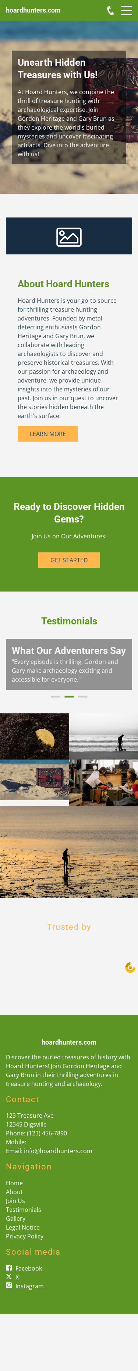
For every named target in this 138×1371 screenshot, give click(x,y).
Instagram (29, 1295)
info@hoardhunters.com (58, 1160)
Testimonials (23, 1218)
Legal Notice (23, 1236)
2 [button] (69, 705)
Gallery (15, 1227)
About (14, 1201)
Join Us (15, 1210)
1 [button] (55, 705)
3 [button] (82, 705)
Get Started (69, 560)
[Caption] (34, 745)
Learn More (48, 434)
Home (14, 1192)
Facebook (28, 1277)
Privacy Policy (24, 1245)
